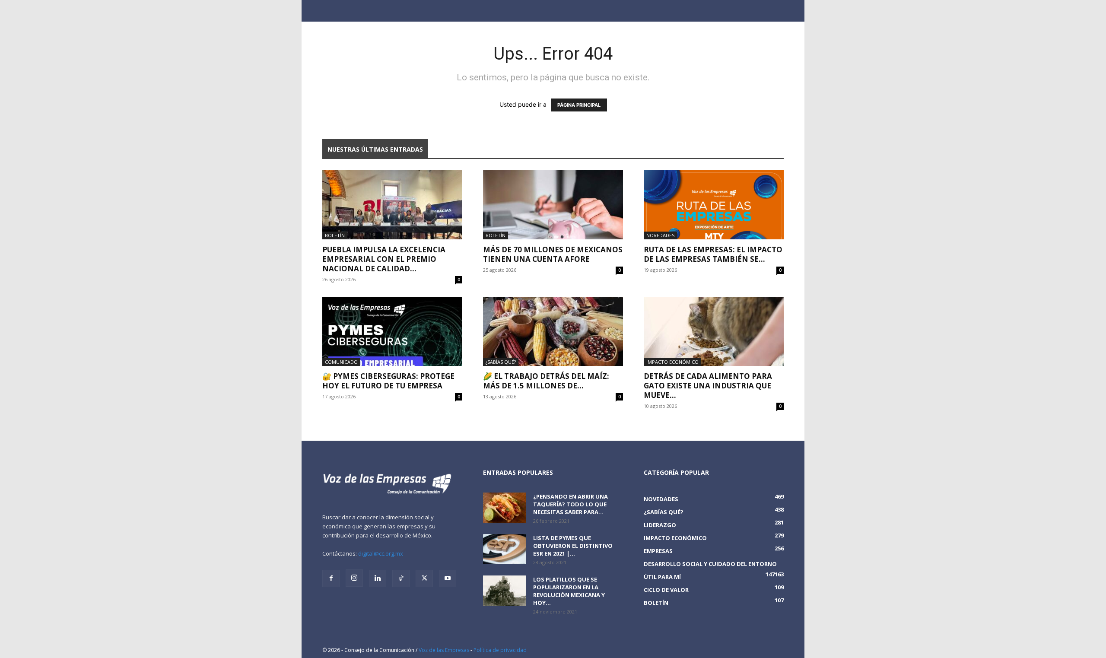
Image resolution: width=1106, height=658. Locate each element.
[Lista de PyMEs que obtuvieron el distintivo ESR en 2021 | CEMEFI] (504, 549)
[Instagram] (354, 578)
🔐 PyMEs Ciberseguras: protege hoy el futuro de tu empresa (388, 381)
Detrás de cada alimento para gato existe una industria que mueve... (708, 385)
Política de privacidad (500, 650)
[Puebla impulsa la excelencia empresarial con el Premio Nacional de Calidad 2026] (392, 204)
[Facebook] (331, 578)
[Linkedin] (377, 578)
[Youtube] (447, 578)
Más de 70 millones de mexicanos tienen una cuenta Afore (553, 254)
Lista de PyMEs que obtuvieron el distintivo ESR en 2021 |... (573, 545)
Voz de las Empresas (444, 650)
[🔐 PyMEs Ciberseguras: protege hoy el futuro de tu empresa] (392, 331)
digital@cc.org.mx (380, 553)
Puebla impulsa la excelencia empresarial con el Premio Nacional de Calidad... (383, 259)
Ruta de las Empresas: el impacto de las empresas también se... (713, 254)
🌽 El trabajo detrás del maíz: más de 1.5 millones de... (546, 381)
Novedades (660, 235)
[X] (424, 578)
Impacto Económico (672, 362)
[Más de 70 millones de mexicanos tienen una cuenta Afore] (553, 204)
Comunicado (341, 362)
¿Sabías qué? (501, 362)
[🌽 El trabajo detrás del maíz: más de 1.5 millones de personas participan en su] (553, 331)
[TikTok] (401, 578)
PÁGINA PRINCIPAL (579, 105)
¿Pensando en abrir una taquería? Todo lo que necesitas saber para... (570, 504)
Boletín (335, 235)
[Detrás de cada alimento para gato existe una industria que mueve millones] (714, 331)
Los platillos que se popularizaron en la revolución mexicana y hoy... (569, 591)
